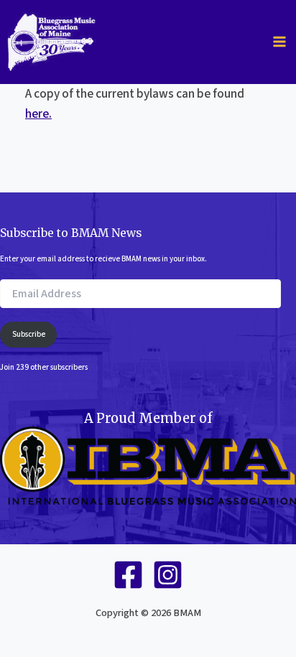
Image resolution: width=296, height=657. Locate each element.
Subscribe (28, 334)
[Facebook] (128, 574)
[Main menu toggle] (279, 41)
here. (38, 114)
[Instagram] (167, 574)
